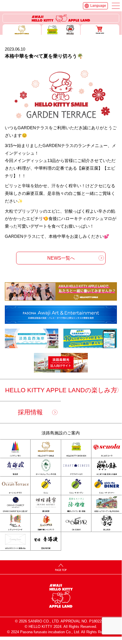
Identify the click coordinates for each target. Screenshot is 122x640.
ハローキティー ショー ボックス (61, 29)
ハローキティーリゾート (61, 18)
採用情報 (30, 412)
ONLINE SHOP (100, 29)
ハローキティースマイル (22, 29)
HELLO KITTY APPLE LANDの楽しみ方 (61, 390)
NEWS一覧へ (61, 257)
